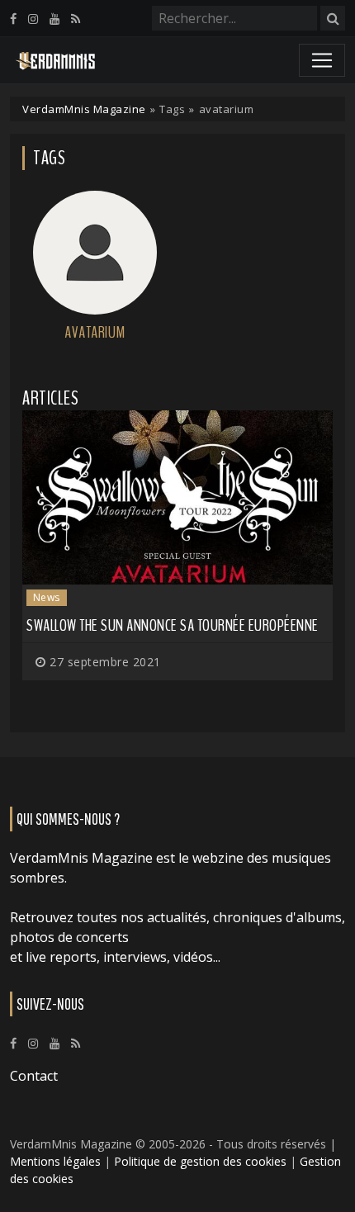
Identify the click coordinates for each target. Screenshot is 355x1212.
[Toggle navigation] (322, 60)
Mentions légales (55, 1161)
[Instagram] (33, 18)
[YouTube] (54, 18)
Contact (34, 1076)
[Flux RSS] (75, 18)
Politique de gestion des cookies (200, 1161)
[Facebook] (13, 18)
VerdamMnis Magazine (84, 109)
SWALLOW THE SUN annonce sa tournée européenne (172, 625)
